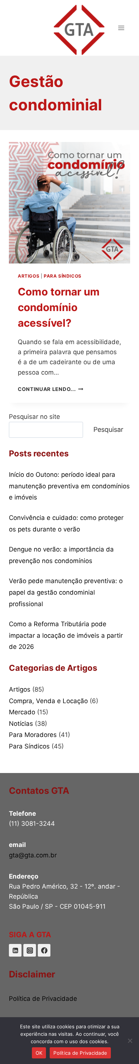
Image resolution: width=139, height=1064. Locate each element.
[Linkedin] (15, 950)
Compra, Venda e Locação (48, 701)
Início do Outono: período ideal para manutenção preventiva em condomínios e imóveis (69, 486)
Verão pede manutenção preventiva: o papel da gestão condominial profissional (66, 592)
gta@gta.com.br (33, 855)
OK (39, 1053)
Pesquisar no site (34, 416)
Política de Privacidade (43, 998)
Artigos (28, 276)
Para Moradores (33, 734)
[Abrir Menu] (121, 27)
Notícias (21, 723)
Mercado (22, 712)
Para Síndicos (63, 276)
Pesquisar (108, 429)
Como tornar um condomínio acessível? (59, 307)
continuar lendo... (50, 389)
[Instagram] (29, 950)
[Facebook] (44, 950)
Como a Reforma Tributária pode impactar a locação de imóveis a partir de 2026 (66, 635)
